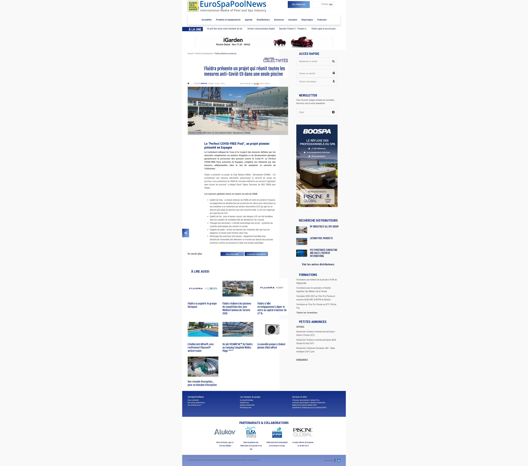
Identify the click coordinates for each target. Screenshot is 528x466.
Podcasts (322, 19)
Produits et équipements (228, 19)
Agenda (248, 19)
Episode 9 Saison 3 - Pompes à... (293, 28)
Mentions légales (241, 460)
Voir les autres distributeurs (318, 264)
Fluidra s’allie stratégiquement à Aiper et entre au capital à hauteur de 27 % (272, 308)
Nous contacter (193, 400)
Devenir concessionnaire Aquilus (261, 28)
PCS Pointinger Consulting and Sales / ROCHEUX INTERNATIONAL (323, 252)
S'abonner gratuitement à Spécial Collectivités (308, 403)
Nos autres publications (196, 403)
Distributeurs (263, 19)
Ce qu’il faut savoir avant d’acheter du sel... (225, 28)
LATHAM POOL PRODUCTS (321, 238)
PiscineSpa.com (245, 407)
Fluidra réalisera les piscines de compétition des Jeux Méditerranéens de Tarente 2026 (236, 308)
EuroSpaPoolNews (246, 400)
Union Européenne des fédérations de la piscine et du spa (251, 445)
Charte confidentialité (253, 460)
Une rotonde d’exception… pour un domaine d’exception (202, 383)
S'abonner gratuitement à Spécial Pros (305, 400)
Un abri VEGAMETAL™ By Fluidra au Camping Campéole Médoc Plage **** (237, 347)
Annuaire (292, 19)
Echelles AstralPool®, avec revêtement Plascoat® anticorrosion (201, 347)
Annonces (279, 19)
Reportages (307, 19)
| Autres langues (264, 83)
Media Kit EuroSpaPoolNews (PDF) (304, 405)
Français (325, 4)
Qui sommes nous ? (195, 405)
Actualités (207, 19)
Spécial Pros (244, 403)
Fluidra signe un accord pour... (324, 28)
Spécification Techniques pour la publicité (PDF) (309, 407)
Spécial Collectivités (247, 405)
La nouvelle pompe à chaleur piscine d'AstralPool (271, 346)
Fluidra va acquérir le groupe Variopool (202, 305)
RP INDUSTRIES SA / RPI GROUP (324, 226)
